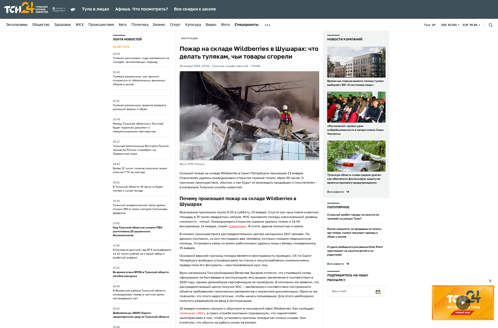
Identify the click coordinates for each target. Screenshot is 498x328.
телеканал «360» (192, 313)
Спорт (175, 25)
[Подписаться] (378, 291)
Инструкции (189, 38)
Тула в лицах (95, 9)
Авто (123, 25)
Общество (41, 25)
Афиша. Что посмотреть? (141, 9)
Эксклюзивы (17, 25)
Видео (211, 25)
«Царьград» (237, 226)
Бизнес (159, 25)
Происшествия (101, 25)
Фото (225, 25)
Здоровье (62, 25)
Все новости (335, 192)
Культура (193, 25)
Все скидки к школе (195, 9)
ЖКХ (79, 25)
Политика (140, 25)
